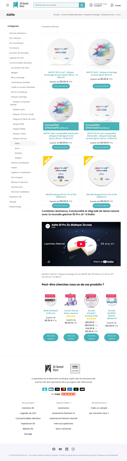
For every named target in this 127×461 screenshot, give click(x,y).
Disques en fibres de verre (24, 119)
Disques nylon (19, 109)
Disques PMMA (19, 129)
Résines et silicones (19, 182)
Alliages (14, 72)
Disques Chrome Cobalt (23, 114)
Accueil (56, 14)
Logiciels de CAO (16, 58)
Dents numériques (19, 92)
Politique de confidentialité (107, 455)
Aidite (17, 143)
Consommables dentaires (72, 14)
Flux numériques (16, 43)
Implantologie (15, 206)
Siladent (18, 158)
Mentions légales (51, 455)
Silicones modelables (20, 192)
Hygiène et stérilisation (21, 172)
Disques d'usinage (91, 14)
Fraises (14, 167)
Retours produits (90, 455)
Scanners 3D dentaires (19, 53)
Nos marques (15, 38)
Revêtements (17, 187)
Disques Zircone (107, 14)
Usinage (12, 202)
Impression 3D (15, 197)
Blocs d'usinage (17, 77)
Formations (14, 48)
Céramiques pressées (20, 82)
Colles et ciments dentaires (23, 87)
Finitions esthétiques (20, 163)
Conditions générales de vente (70, 455)
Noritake (18, 153)
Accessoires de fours (20, 68)
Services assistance (17, 33)
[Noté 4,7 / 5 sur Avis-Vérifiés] (63, 394)
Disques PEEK (18, 124)
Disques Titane (19, 133)
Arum (17, 148)
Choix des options (61, 86)
